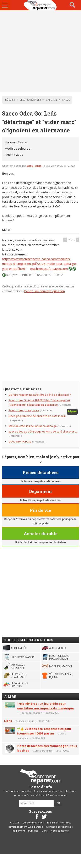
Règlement (18, 831)
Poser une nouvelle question (44, 291)
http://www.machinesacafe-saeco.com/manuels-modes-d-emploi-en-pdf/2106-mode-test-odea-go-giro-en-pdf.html (39, 264)
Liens (8, 721)
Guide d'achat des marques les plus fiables (40, 542)
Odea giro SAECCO (20, 442)
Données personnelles (59, 827)
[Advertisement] (40, 51)
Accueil (40, 5)
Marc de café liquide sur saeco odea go (33, 426)
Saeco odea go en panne (24, 410)
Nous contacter (60, 831)
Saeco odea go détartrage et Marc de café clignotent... (43, 432)
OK (58, 803)
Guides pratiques (26, 720)
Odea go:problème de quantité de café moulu (37, 416)
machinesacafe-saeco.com (49, 268)
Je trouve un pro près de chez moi (40, 500)
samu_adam (34, 166)
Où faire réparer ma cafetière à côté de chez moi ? (40, 395)
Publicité (33, 831)
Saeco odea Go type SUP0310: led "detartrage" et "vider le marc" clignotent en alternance (39, 402)
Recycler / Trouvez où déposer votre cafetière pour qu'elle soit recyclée (40, 521)
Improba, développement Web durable (39, 825)
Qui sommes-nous (33, 823)
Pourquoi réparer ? (31, 712)
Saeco (22, 142)
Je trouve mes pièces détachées (40, 481)
